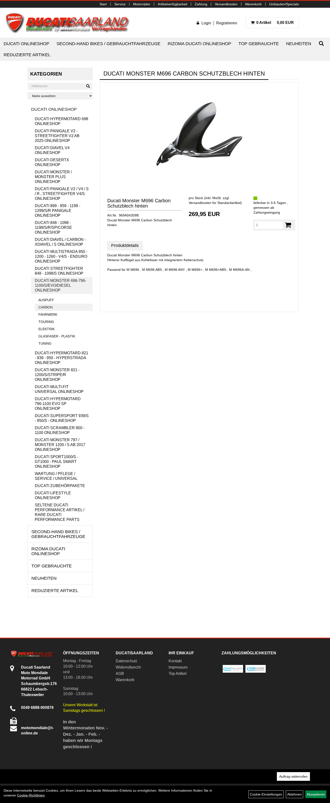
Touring (46, 322)
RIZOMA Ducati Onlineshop (199, 43)
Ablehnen (294, 794)
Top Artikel (178, 673)
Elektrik (46, 329)
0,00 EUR (275, 23)
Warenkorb (253, 4)
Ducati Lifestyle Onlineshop (53, 495)
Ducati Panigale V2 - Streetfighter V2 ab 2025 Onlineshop (57, 136)
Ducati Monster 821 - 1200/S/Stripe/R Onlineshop (57, 375)
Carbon (45, 307)
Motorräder (141, 4)
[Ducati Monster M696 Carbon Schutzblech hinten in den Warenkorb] (288, 225)
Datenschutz (126, 661)
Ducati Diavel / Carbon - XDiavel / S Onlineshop (60, 241)
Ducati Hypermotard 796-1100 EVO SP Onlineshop (58, 404)
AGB (120, 673)
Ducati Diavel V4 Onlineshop (52, 150)
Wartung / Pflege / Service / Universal (56, 476)
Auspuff (46, 300)
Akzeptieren (316, 794)
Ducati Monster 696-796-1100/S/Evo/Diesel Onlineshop (60, 285)
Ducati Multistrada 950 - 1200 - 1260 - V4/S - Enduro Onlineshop (61, 256)
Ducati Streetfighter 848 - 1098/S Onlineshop (59, 270)
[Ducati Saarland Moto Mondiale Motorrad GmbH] (70, 23)
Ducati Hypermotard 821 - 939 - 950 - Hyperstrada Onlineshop (61, 358)
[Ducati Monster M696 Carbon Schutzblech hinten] (199, 134)
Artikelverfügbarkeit (172, 4)
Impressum (178, 667)
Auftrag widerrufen (293, 776)
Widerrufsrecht (128, 667)
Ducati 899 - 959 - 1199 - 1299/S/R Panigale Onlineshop (57, 210)
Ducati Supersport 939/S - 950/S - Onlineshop (62, 418)
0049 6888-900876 (37, 707)
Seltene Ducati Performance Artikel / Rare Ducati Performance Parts (59, 512)
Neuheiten (298, 43)
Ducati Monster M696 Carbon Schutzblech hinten (139, 203)
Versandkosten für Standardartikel (215, 203)
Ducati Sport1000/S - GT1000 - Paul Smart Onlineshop (56, 461)
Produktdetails (125, 245)
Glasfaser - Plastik (56, 336)
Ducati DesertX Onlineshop (52, 162)
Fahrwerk (47, 314)
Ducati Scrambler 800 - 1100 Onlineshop (60, 430)
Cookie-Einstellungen (266, 794)
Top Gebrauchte (258, 43)
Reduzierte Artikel (27, 54)
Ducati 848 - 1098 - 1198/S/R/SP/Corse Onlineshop (53, 227)
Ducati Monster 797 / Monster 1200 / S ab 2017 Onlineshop (60, 445)
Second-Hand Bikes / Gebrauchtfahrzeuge (108, 43)
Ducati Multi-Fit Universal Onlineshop (59, 389)
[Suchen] (321, 43)
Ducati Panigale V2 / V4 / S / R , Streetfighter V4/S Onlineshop (62, 194)
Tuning (44, 343)
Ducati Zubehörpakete (60, 486)
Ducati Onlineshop (26, 43)
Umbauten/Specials (284, 4)
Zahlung (201, 4)
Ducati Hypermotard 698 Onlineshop (61, 121)
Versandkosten (226, 4)
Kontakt (175, 661)
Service (120, 4)
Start (103, 4)
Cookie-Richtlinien (31, 795)
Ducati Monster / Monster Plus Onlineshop (53, 177)
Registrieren (226, 23)
